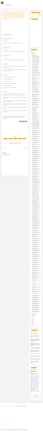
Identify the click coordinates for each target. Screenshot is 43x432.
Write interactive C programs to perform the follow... (36, 216)
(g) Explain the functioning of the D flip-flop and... (36, 188)
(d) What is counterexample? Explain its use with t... (36, 94)
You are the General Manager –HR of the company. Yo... (36, 126)
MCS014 (34, 384)
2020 (32, 320)
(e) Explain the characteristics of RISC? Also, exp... (36, 158)
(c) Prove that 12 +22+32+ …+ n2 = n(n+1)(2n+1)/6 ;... (36, 96)
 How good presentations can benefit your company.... (36, 124)
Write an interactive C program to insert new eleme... (36, 214)
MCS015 (37, 384)
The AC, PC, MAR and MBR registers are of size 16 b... (35, 204)
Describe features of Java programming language (34, 333)
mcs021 (34, 385)
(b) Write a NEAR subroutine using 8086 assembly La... (36, 154)
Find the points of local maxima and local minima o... (36, 272)
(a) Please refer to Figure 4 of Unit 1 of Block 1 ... (36, 208)
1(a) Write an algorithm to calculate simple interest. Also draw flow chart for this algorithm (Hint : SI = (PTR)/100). (35, 340)
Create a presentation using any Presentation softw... (36, 260)
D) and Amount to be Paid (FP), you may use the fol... (36, 242)
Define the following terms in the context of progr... (36, 311)
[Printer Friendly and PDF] (23, 121)
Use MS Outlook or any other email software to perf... (36, 240)
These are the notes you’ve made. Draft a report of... (35, 120)
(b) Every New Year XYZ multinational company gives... (35, 128)
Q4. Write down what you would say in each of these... (36, 132)
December (33, 53)
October (33, 313)
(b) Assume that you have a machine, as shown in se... (35, 164)
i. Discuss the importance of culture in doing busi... (35, 150)
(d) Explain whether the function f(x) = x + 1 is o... (36, 86)
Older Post (24, 148)
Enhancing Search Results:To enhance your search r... (36, 297)
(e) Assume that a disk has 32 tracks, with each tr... (36, 176)
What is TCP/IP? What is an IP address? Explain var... (36, 301)
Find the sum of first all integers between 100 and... (36, 291)
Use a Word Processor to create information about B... (36, 250)
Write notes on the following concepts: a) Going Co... (36, 226)
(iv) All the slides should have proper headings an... (36, 252)
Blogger (37, 396)
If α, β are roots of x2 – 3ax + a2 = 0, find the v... (36, 285)
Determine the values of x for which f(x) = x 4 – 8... (36, 274)
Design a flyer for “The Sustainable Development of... (36, 248)
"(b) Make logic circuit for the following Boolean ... (36, 102)
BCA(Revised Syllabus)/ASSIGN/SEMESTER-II (34, 373)
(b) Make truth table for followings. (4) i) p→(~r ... (35, 112)
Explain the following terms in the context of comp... (36, 305)
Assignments (14, 8)
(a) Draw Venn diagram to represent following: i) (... (35, 107)
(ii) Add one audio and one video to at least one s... (36, 258)
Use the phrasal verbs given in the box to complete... (36, 136)
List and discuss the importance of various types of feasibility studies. (35, 348)
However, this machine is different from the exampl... (36, 206)
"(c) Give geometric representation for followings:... (35, 110)
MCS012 (37, 383)
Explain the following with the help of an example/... (36, 307)
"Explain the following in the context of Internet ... (36, 295)
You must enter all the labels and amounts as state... (36, 244)
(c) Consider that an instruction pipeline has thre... (36, 162)
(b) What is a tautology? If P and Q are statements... (36, 100)
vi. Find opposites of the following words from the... (36, 140)
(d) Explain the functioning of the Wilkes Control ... (36, 160)
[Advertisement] (15, 26)
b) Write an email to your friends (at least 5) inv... (36, 236)
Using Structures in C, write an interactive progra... (36, 212)
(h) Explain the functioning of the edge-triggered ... (36, 186)
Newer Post (5, 148)
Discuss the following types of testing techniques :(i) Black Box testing (34, 336)
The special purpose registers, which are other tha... (36, 172)
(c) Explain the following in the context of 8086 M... (36, 152)
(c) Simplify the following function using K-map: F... (35, 196)
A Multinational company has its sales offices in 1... (36, 303)
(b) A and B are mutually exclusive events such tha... (36, 90)
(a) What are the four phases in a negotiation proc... (36, 130)
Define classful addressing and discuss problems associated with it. (35, 356)
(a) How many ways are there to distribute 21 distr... (36, 84)
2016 (32, 324)
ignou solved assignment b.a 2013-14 (35, 353)
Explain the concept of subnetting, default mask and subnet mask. (35, 359)
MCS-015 (38, 382)
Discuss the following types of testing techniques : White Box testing (34, 362)
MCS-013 (35, 382)
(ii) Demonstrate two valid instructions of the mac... (35, 168)
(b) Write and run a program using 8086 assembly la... (36, 58)
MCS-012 (31, 382)
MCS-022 (31, 383)
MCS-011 (36, 381)
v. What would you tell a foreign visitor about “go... (36, 142)
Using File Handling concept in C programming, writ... (36, 210)
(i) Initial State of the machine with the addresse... (36, 202)
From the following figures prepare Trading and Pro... (36, 222)
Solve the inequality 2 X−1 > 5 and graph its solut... (36, 276)
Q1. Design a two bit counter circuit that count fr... (35, 64)
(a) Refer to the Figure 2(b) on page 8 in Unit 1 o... (36, 184)
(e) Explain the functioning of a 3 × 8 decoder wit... (36, 192)
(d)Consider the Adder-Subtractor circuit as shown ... (36, 194)
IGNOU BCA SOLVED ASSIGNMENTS (13, 429)
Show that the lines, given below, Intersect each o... (36, 270)
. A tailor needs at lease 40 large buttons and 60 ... (36, 268)
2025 (32, 51)
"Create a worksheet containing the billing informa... (36, 246)
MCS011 (34, 383)
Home (2, 8)
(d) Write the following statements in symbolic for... (36, 72)
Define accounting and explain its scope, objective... (36, 230)
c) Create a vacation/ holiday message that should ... (36, 234)
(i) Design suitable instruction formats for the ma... (36, 170)
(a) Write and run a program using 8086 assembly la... (36, 60)
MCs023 (37, 385)
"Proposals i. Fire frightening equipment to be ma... (36, 116)
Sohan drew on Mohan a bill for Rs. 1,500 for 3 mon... (36, 224)
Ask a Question (7, 8)
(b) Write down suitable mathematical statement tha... (35, 105)
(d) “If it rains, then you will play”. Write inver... (35, 68)
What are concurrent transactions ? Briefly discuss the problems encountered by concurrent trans (35, 351)
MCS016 (31, 385)
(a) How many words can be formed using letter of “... (35, 98)
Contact (26, 8)
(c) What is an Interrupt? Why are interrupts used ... (36, 180)
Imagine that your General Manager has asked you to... (36, 122)
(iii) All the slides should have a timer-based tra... (36, 256)
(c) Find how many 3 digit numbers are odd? (35, 88)
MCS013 (31, 384)
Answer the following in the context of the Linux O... (35, 264)
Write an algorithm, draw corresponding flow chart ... (36, 220)
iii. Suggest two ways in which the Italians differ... (36, 146)
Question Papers (21, 8)
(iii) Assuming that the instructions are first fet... (35, 166)
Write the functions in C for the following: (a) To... (36, 218)
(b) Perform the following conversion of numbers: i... (36, 198)
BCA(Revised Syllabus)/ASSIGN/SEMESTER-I (34, 371)
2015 (32, 325)
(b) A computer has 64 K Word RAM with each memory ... (36, 182)
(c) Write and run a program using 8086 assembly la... (35, 56)
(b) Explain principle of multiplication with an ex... (36, 82)
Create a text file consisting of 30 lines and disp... (36, 262)
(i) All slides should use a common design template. (36, 254)
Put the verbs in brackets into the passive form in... (36, 134)
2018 (32, 321)
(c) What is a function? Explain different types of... (36, 74)
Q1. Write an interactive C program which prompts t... (36, 66)
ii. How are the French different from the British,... (36, 148)
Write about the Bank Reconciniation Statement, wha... (36, 228)
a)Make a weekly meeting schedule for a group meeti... (36, 238)
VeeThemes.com (26, 429)
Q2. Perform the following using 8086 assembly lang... (36, 62)
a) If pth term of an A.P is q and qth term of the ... (36, 289)
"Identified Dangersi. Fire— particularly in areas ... (35, 118)
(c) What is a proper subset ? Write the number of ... (35, 70)
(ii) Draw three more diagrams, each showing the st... (36, 200)
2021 (32, 319)
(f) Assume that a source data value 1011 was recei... (36, 190)
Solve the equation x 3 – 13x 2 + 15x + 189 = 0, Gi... (36, 278)
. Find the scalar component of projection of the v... (36, 266)
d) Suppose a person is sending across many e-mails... (36, 232)
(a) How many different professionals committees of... (36, 92)
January (33, 316)
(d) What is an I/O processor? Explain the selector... (36, 178)
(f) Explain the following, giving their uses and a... (36, 174)
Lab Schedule (32, 381)
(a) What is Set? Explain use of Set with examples (36, 114)
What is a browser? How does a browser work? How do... (36, 299)
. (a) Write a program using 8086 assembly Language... (36, 156)
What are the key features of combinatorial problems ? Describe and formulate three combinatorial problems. (35, 344)
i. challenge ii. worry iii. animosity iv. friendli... (35, 138)
